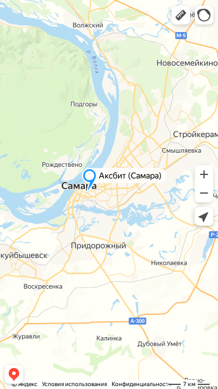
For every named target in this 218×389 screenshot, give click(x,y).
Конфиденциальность (141, 384)
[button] (180, 15)
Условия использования (74, 384)
